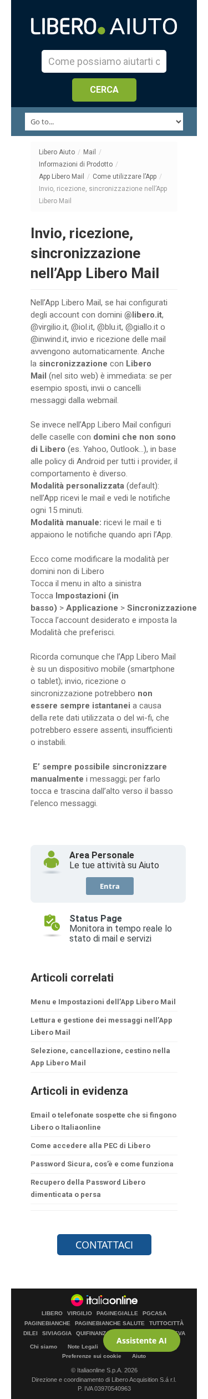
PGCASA (154, 1313)
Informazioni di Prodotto (76, 164)
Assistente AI (141, 1340)
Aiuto (139, 1356)
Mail (89, 152)
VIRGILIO (79, 1313)
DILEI (30, 1333)
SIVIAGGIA (57, 1333)
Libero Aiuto (57, 152)
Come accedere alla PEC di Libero (90, 1145)
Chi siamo (43, 1346)
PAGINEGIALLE (117, 1313)
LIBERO (52, 1313)
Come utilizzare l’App (124, 176)
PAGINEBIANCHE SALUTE (110, 1323)
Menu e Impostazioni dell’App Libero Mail (103, 1002)
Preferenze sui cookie (91, 1356)
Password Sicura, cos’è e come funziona (102, 1164)
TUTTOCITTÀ (166, 1323)
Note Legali (83, 1346)
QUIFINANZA (93, 1333)
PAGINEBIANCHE (47, 1323)
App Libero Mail (61, 176)
